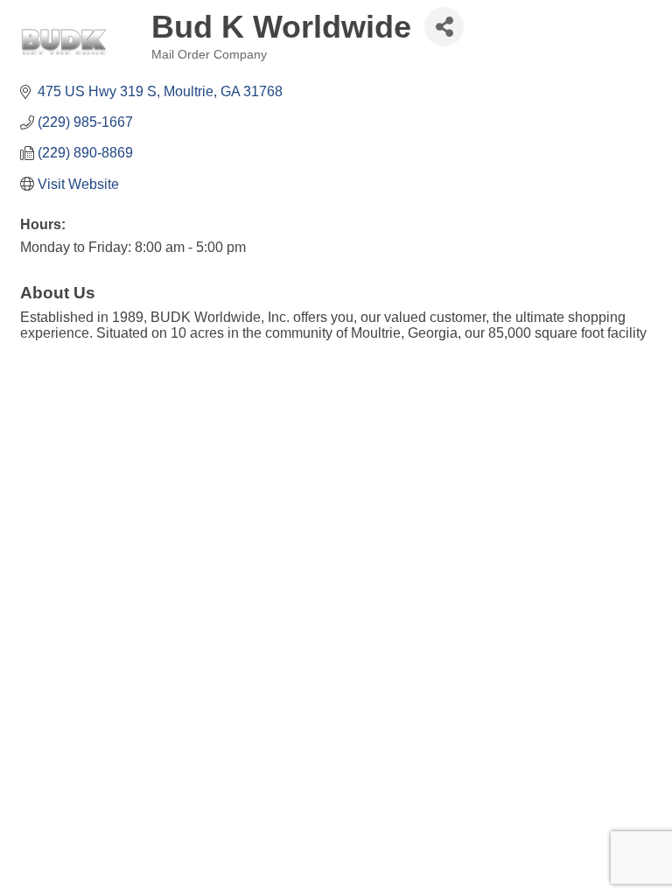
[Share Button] (444, 26)
